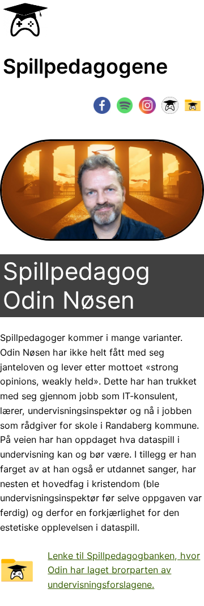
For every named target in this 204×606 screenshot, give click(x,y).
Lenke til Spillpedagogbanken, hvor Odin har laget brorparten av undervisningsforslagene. (124, 570)
